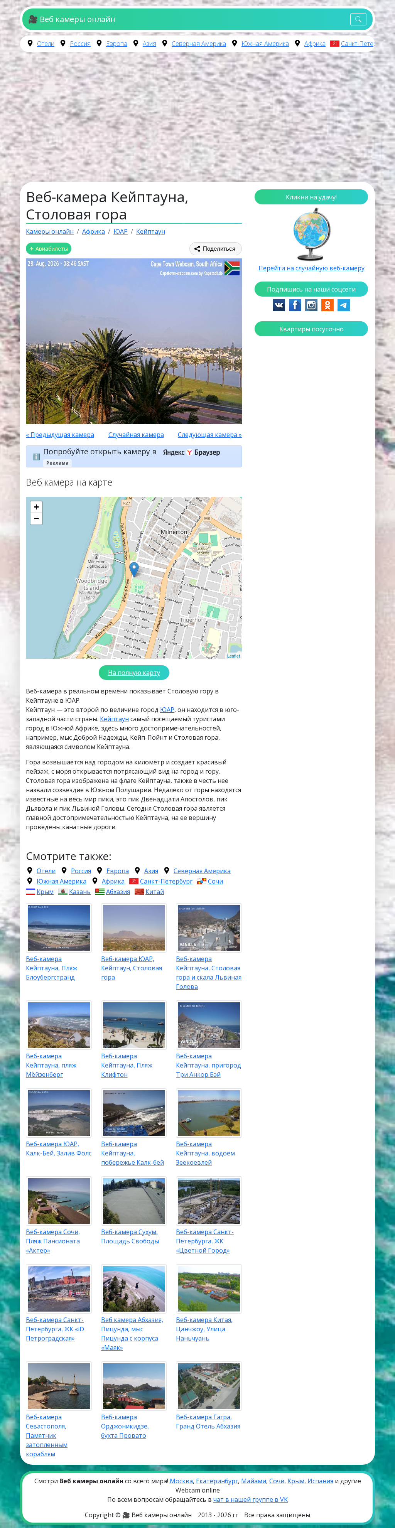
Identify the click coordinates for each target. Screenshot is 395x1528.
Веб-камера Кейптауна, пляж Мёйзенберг (51, 1065)
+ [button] (36, 507)
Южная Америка (265, 43)
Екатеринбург (217, 1481)
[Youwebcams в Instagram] (311, 304)
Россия (80, 43)
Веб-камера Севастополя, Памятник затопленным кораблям (47, 1435)
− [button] (36, 518)
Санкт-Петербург (365, 43)
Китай (154, 891)
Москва (181, 1481)
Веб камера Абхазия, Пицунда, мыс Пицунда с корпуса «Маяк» (132, 1333)
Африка (315, 43)
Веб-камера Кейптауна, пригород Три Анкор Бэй (208, 1065)
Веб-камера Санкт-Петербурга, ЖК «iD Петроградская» (55, 1328)
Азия (149, 43)
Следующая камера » (210, 434)
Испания (320, 1481)
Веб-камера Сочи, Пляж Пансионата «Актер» (53, 1241)
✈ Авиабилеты (48, 248)
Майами (253, 1481)
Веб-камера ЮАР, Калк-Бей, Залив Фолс (58, 1148)
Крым (45, 891)
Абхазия (118, 891)
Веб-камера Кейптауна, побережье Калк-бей (132, 1153)
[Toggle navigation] (358, 19)
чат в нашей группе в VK (250, 1499)
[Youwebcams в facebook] (295, 304)
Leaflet (233, 656)
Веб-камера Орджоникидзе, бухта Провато (125, 1426)
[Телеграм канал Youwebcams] (344, 304)
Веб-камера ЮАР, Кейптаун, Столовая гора (131, 968)
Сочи (215, 881)
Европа (116, 43)
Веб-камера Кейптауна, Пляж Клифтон (126, 1065)
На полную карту (134, 672)
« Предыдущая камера (60, 434)
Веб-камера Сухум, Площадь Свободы (130, 1236)
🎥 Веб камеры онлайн (71, 19)
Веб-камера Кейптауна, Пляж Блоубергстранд (51, 968)
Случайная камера (136, 434)
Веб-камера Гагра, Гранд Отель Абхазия (208, 1421)
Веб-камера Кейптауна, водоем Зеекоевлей (205, 1153)
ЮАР (167, 709)
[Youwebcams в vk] (279, 304)
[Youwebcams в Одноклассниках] (327, 304)
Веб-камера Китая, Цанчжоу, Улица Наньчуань (204, 1328)
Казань (80, 891)
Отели (45, 43)
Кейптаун (114, 719)
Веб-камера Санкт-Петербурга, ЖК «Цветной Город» (205, 1241)
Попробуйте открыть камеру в (100, 452)
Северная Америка (199, 43)
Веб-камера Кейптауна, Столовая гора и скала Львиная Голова (208, 973)
